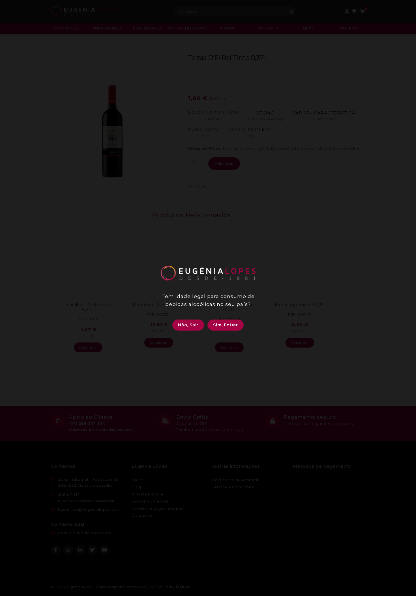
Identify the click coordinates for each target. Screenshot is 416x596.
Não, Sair (188, 324)
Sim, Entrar (225, 324)
